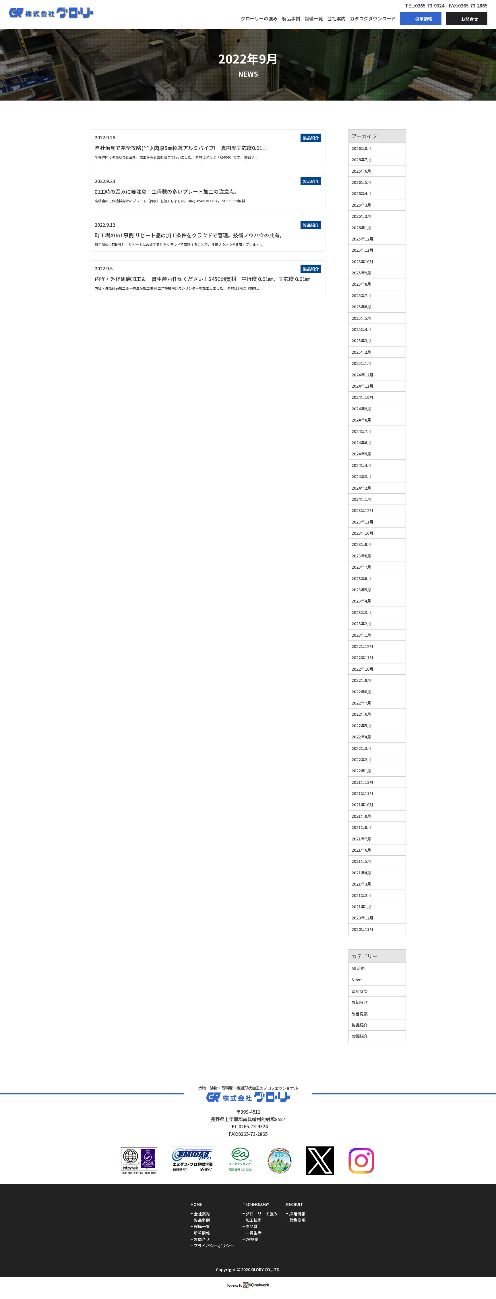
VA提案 (251, 1239)
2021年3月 (361, 884)
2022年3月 (361, 748)
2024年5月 (361, 454)
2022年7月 (361, 703)
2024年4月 (361, 465)
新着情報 (202, 1233)
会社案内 (336, 18)
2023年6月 (361, 578)
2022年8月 (361, 691)
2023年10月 (362, 533)
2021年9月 (361, 816)
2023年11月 (362, 522)
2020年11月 (362, 929)
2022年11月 (362, 657)
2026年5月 (361, 182)
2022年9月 (361, 680)
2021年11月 (362, 793)
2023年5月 (361, 589)
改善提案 (360, 1014)
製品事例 (291, 18)
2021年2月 (361, 895)
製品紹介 (311, 138)
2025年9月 (361, 273)
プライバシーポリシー (214, 1245)
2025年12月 (362, 239)
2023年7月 (361, 567)
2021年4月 (361, 872)
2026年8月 (361, 148)
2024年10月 (362, 397)
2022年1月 (361, 770)
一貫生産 (253, 1233)
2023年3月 (361, 612)
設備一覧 (314, 18)
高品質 (251, 1226)
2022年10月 (362, 669)
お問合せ (202, 1239)
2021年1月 (361, 906)
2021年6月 (361, 850)
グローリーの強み (259, 18)
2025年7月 (361, 295)
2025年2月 (361, 352)
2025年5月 (361, 318)
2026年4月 (361, 193)
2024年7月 (361, 431)
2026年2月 (361, 216)
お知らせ (360, 1002)
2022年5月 (361, 725)
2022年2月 (361, 759)
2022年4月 (361, 737)
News (357, 979)
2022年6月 (361, 714)
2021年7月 (361, 839)
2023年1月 (361, 635)
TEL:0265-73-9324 (424, 5)
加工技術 (253, 1220)
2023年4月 (361, 601)
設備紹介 (360, 1036)
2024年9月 (361, 408)
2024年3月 (361, 476)
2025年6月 (361, 306)
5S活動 (358, 968)
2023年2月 (361, 623)
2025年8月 (361, 284)
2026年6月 (361, 171)
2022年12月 (362, 646)
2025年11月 (362, 250)
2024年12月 (362, 375)
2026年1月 (361, 227)
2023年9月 (361, 544)
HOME (196, 1204)
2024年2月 (361, 488)
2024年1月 (361, 499)
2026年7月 (361, 159)
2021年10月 (362, 804)
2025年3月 (361, 340)
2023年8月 (361, 556)
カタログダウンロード (373, 18)
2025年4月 (361, 329)
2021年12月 (362, 782)
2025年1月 (361, 363)
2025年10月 (362, 261)
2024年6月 (361, 442)
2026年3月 (361, 205)
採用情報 (297, 1213)
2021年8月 (361, 827)
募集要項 (297, 1220)
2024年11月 (362, 386)
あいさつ (360, 991)
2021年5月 (361, 861)
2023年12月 (362, 510)
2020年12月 (362, 918)
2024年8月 (361, 420)
